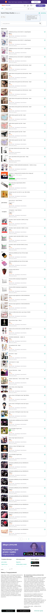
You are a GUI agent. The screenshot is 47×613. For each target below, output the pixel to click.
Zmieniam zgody (38, 610)
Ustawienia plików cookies (37, 601)
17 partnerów (4, 591)
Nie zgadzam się (24, 610)
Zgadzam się (9, 610)
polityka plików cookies (28, 606)
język (12, 568)
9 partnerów (7, 593)
